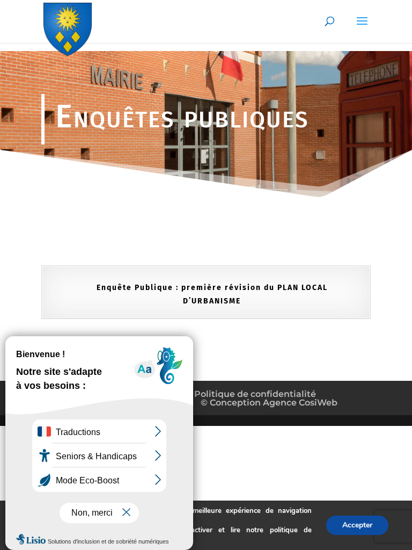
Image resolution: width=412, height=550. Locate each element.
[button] (362, 28)
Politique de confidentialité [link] (254, 394)
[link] (67, 27)
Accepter (357, 525)
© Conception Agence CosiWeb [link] (269, 402)
